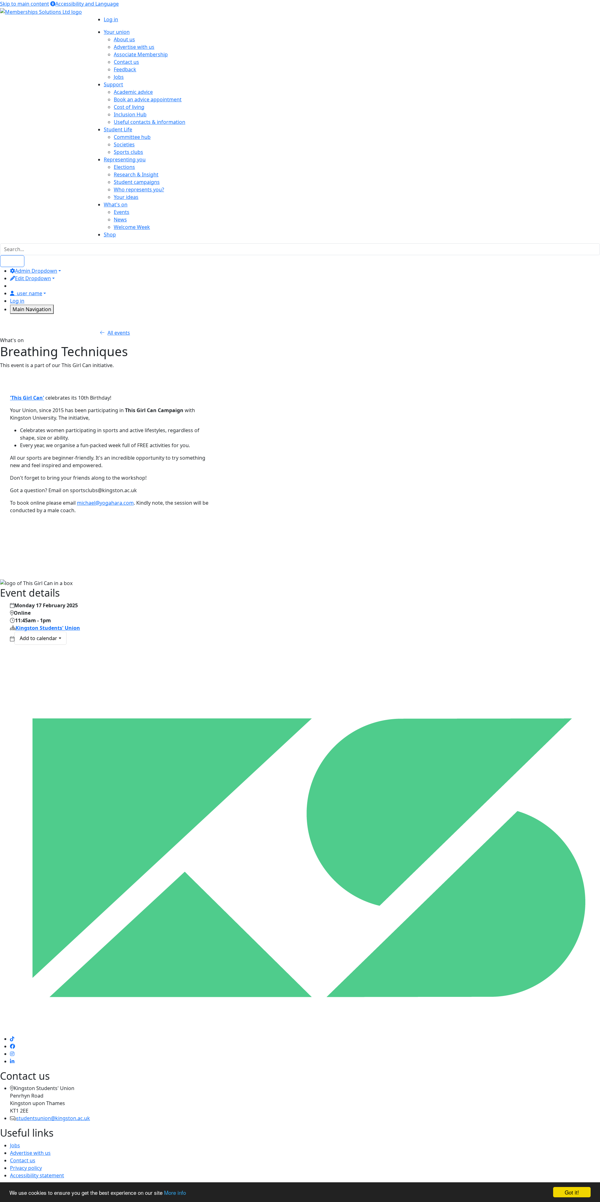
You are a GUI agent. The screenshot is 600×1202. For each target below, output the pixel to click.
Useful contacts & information (149, 122)
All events (119, 332)
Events (121, 212)
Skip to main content (24, 3)
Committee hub (132, 137)
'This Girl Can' (27, 397)
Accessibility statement (37, 1175)
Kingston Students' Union (48, 627)
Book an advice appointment (148, 99)
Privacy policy (26, 1167)
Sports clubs (128, 152)
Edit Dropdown (33, 278)
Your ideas (126, 197)
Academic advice (133, 91)
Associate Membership (141, 54)
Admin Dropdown (36, 270)
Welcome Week (132, 227)
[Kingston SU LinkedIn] (12, 1061)
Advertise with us (134, 46)
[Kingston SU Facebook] (12, 1046)
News (120, 219)
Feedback (125, 69)
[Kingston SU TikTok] (12, 1038)
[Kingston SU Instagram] (12, 1053)
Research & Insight (136, 174)
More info (175, 1192)
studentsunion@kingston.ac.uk (53, 1118)
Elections (124, 167)
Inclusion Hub (130, 114)
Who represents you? (139, 189)
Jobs (119, 76)
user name (29, 293)
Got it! (572, 1192)
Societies (124, 144)
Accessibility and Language (87, 3)
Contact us (126, 61)
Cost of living (129, 107)
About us (124, 39)
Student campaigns (137, 182)
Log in (111, 19)
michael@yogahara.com (105, 502)
